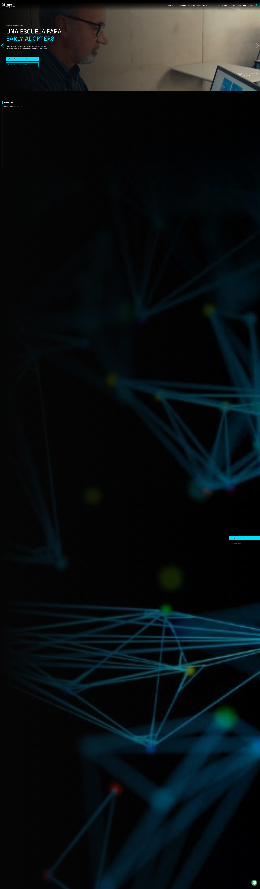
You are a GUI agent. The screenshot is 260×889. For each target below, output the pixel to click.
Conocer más (236, 543)
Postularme (235, 538)
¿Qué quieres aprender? (17, 59)
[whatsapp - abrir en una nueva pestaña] (254, 883)
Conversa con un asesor (17, 65)
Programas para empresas (225, 5)
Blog (239, 5)
